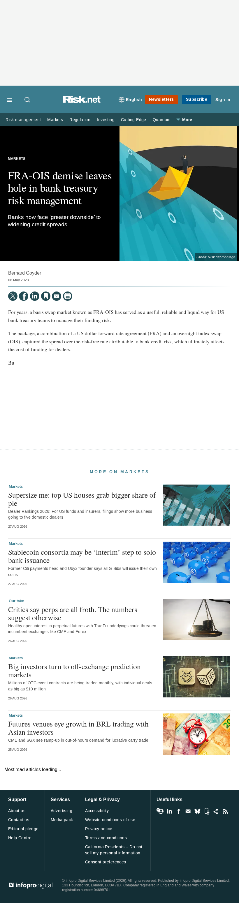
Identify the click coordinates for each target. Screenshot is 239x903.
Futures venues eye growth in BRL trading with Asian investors (78, 728)
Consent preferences (105, 862)
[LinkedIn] (34, 296)
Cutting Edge (133, 119)
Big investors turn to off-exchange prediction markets (74, 670)
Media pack (62, 820)
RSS (225, 811)
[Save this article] (45, 296)
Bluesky (197, 811)
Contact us (18, 820)
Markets (55, 119)
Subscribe (197, 99)
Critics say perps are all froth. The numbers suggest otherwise (72, 613)
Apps (206, 811)
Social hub (215, 811)
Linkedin (169, 811)
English (134, 100)
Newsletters (161, 99)
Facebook (178, 811)
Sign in (223, 100)
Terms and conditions (106, 838)
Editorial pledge (23, 829)
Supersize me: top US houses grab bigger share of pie (82, 499)
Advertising (62, 811)
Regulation (79, 119)
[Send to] (56, 296)
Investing (106, 119)
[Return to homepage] (82, 101)
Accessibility (97, 811)
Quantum (162, 119)
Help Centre (20, 838)
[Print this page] (67, 296)
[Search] (27, 100)
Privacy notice (99, 829)
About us (16, 811)
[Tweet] (12, 296)
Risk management (23, 119)
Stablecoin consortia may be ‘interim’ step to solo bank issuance (82, 556)
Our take (16, 601)
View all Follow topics (160, 811)
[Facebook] (23, 296)
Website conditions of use (110, 820)
